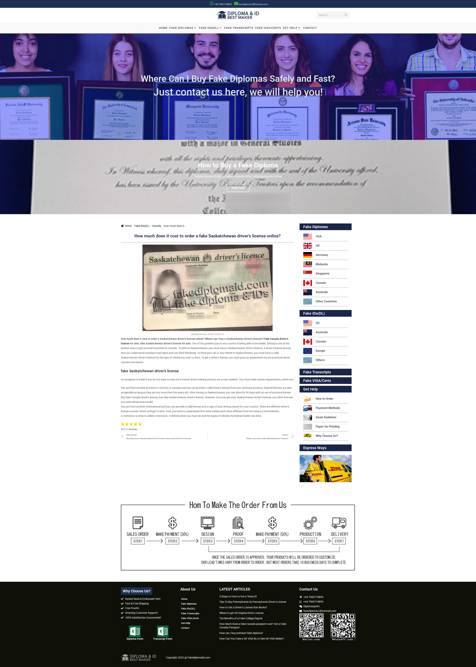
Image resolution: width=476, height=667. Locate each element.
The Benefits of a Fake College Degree (240, 618)
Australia (322, 292)
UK (318, 245)
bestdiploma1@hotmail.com (253, 4)
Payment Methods (328, 408)
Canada (156, 225)
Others (320, 360)
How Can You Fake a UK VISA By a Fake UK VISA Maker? (251, 638)
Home (128, 225)
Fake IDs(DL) (141, 225)
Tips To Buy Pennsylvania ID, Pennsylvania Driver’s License (252, 601)
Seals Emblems (326, 417)
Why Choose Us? (327, 436)
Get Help (185, 623)
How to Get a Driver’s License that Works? (243, 607)
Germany (322, 255)
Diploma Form (135, 638)
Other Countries (326, 301)
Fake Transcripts (317, 372)
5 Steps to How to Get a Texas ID (238, 596)
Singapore (322, 273)
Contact (185, 628)
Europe (320, 351)
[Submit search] (346, 15)
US (318, 323)
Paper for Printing (328, 426)
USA (319, 236)
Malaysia (322, 264)
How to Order (324, 398)
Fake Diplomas (315, 227)
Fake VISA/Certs (317, 380)
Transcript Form (162, 638)
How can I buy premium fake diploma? (241, 633)
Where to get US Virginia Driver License (241, 612)
